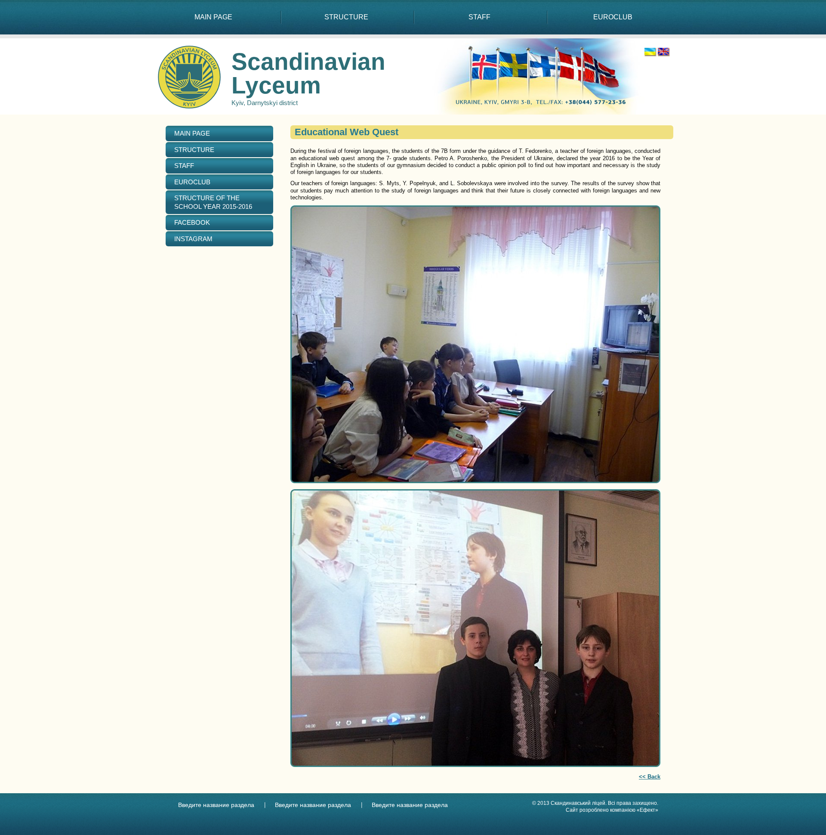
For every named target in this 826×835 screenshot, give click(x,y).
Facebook (192, 222)
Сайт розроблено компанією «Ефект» (612, 810)
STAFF (479, 17)
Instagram (193, 238)
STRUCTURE (346, 17)
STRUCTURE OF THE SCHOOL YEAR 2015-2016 (213, 202)
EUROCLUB (612, 17)
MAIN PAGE (213, 17)
